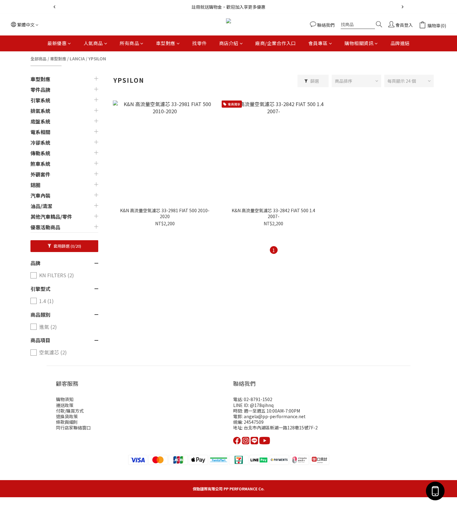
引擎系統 (40, 100)
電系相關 (40, 132)
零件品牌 (40, 89)
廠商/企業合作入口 (275, 43)
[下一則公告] (402, 7)
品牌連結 (400, 43)
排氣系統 (40, 111)
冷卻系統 (40, 142)
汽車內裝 (40, 195)
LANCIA (77, 59)
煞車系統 (40, 163)
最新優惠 (57, 43)
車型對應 (165, 43)
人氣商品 (93, 43)
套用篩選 (67, 246)
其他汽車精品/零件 (51, 216)
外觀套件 (40, 174)
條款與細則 (67, 422)
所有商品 (129, 43)
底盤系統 (40, 121)
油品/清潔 (41, 206)
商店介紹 (228, 43)
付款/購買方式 (70, 411)
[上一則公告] (54, 7)
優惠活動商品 (45, 227)
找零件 (199, 43)
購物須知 (64, 399)
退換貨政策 (67, 416)
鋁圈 (35, 185)
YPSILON (97, 59)
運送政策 (64, 405)
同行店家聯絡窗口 (73, 427)
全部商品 (38, 59)
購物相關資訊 (358, 43)
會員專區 (318, 43)
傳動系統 (40, 153)
